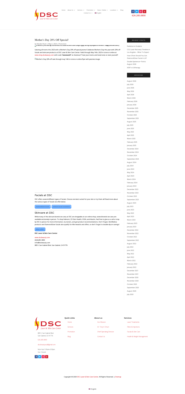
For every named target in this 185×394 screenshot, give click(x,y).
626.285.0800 (139, 15)
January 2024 (131, 186)
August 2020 (131, 291)
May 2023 (130, 213)
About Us (70, 10)
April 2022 (130, 257)
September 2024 (133, 159)
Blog (69, 336)
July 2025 (130, 125)
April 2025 (130, 135)
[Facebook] (36, 356)
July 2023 (130, 206)
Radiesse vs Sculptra (134, 46)
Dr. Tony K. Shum (103, 327)
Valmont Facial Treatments (61, 206)
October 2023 (132, 196)
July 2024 (130, 166)
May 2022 (130, 254)
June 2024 (130, 169)
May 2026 (130, 91)
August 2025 (131, 122)
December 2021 (132, 271)
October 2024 (132, 155)
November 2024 (132, 152)
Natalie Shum (42, 44)
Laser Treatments (133, 322)
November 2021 (132, 274)
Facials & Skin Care (133, 332)
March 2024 (131, 179)
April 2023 (130, 216)
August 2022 (131, 244)
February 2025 (132, 142)
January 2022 (131, 267)
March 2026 (131, 98)
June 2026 (130, 88)
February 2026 (132, 101)
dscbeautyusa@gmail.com (47, 345)
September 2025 (133, 118)
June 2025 (130, 128)
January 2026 (131, 105)
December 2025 (132, 108)
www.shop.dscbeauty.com (44, 55)
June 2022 (130, 250)
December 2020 (132, 277)
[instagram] (43, 356)
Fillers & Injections (133, 327)
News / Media (101, 10)
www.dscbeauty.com (42, 237)
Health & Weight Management (137, 336)
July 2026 (130, 84)
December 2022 (132, 230)
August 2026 (131, 81)
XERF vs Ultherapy (133, 68)
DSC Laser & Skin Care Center (87, 377)
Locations (113, 10)
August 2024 (131, 162)
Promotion (90, 10)
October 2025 (132, 115)
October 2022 (132, 237)
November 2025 (132, 111)
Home (63, 10)
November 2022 (132, 233)
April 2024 (130, 176)
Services (79, 10)
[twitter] (39, 356)
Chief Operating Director (105, 332)
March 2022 (131, 260)
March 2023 (131, 220)
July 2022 (130, 247)
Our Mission (101, 322)
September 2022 (133, 240)
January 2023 (131, 227)
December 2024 (132, 149)
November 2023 (132, 193)
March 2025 (131, 139)
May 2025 (130, 132)
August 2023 (131, 203)
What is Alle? (40, 229)
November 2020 (132, 281)
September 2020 (133, 287)
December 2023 (132, 189)
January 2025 (131, 145)
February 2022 (132, 264)
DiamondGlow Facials (42, 206)
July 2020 (130, 294)
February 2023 (132, 223)
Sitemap (118, 377)
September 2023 (133, 199)
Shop (121, 10)
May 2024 (130, 172)
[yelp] (46, 356)
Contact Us (87, 13)
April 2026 (130, 95)
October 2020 (132, 284)
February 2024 (132, 183)
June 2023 (130, 210)
